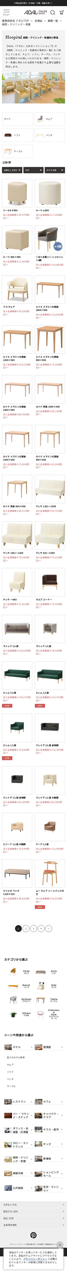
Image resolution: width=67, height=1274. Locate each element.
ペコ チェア (9, 306)
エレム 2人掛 (42, 692)
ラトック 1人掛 (43, 646)
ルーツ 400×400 (12, 256)
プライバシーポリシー (35, 1259)
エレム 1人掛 (9, 745)
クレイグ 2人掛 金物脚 (47, 745)
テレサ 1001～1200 (13, 552)
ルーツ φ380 (42, 210)
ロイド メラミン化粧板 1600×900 (14, 458)
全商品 (38, 20)
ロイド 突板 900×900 (14, 506)
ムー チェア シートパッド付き (50, 892)
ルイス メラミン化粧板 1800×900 (47, 308)
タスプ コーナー (44, 599)
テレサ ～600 (10, 599)
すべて (7, 118)
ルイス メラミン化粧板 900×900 (47, 358)
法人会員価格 (16, 216)
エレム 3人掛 (9, 692)
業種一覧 (53, 20)
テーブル (18, 151)
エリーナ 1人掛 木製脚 (14, 844)
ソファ (17, 135)
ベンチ (49, 135)
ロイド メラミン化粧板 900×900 (47, 458)
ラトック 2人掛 (10, 646)
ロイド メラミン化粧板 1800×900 (14, 408)
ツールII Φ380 (10, 210)
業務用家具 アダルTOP (16, 20)
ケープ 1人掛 (42, 844)
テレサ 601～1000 (45, 552)
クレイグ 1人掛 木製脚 (47, 797)
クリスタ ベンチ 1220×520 (11, 892)
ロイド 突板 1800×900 (48, 406)
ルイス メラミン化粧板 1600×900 (14, 358)
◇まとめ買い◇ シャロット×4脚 (49, 258)
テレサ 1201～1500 (46, 506)
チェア (49, 118)
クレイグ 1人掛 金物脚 (14, 797)
